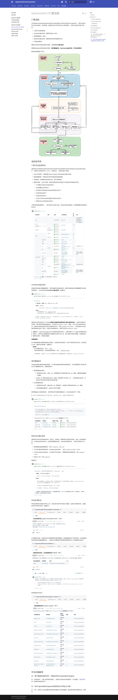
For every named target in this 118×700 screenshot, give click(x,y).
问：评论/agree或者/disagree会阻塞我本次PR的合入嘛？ (98, 40)
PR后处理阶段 (94, 30)
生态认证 (33, 5)
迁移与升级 (40, 5)
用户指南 (26, 5)
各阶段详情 (92, 17)
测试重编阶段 (94, 25)
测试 (58, 5)
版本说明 (20, 5)
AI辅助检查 (94, 23)
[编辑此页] (86, 13)
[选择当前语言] (66, 2)
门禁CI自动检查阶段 (96, 19)
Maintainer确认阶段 (96, 28)
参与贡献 (64, 5)
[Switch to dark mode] (62, 2)
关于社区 (13, 5)
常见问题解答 (93, 32)
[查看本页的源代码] (83, 13)
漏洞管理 (47, 5)
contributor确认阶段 (96, 21)
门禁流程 (92, 15)
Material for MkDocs (21, 698)
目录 (91, 12)
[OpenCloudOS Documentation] (12, 2)
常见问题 (53, 5)
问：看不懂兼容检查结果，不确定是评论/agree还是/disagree (98, 36)
